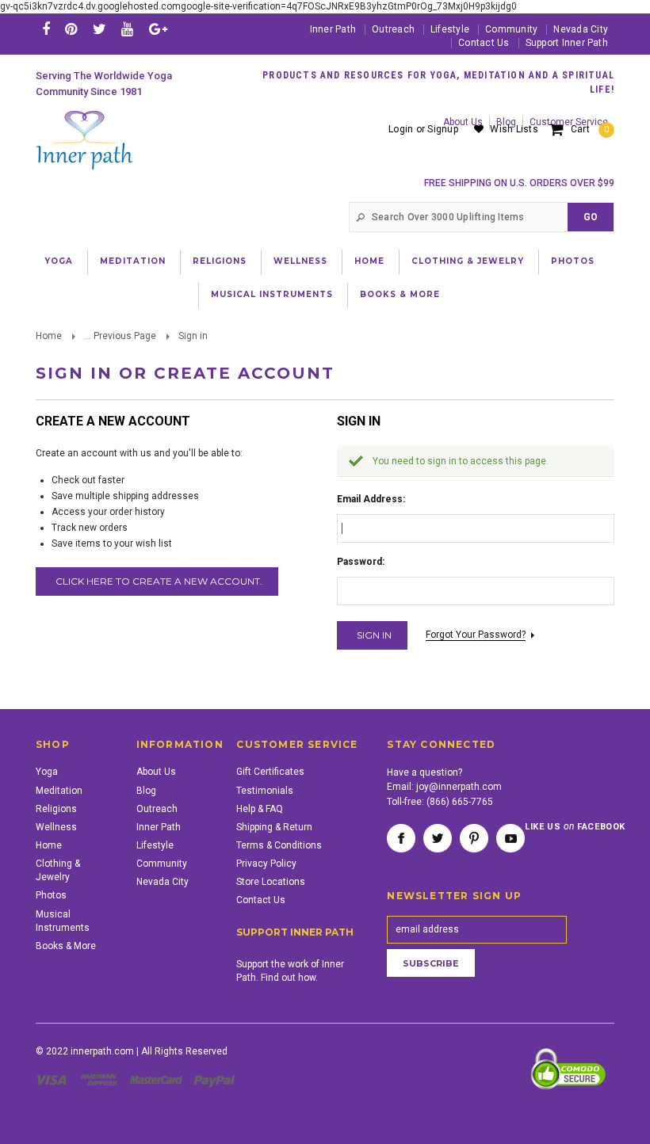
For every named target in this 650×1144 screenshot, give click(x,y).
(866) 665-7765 (459, 801)
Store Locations (270, 881)
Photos (573, 261)
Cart (590, 129)
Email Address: (371, 499)
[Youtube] (127, 29)
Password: (360, 561)
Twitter (437, 838)
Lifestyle (449, 29)
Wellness (300, 261)
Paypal (215, 1080)
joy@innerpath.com (459, 786)
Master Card (157, 1080)
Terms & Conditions (279, 845)
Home (369, 261)
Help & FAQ (259, 808)
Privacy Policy (266, 863)
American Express (101, 1080)
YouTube (510, 838)
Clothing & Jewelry (467, 261)
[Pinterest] (71, 29)
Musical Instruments (272, 294)
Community (511, 29)
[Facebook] (46, 29)
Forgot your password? (476, 634)
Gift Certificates (270, 771)
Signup (442, 129)
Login (400, 129)
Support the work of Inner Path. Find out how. (290, 971)
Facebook (401, 838)
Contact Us (483, 42)
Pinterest (474, 838)
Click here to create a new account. (158, 581)
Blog (146, 790)
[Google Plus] (158, 29)
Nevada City (580, 29)
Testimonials (264, 790)
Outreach (393, 29)
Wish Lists (513, 129)
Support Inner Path (567, 42)
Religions (220, 261)
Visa (54, 1080)
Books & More (400, 294)
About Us (156, 771)
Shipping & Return (274, 827)
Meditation (133, 261)
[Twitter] (99, 29)
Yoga (58, 261)
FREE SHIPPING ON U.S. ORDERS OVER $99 (519, 183)
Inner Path (333, 29)
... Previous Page (120, 335)
